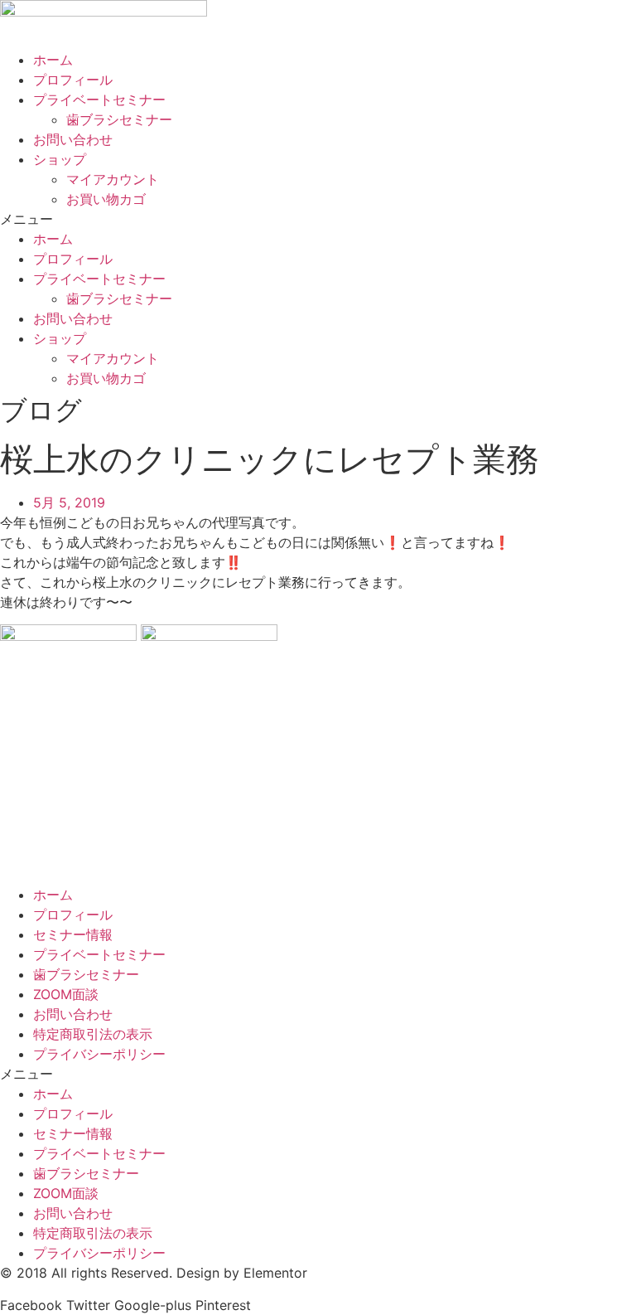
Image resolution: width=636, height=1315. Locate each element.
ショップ (59, 159)
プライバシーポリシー (99, 1054)
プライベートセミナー (99, 99)
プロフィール (73, 79)
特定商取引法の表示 (92, 1034)
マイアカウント (112, 179)
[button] (318, 219)
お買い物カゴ (106, 199)
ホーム (53, 59)
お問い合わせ (73, 139)
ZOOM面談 (66, 994)
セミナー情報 (73, 934)
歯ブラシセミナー (119, 119)
